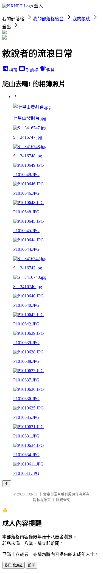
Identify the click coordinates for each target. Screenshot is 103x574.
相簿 (14, 70)
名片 (50, 70)
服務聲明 (63, 500)
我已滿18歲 (13, 565)
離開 (31, 565)
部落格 (32, 70)
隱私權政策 (42, 500)
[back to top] (6, 483)
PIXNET (32, 494)
